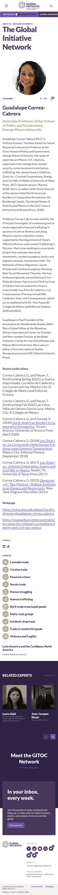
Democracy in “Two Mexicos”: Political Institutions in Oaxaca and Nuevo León (29, 484)
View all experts (31, 767)
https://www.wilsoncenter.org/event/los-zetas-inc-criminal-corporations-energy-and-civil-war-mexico (28, 523)
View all (48, 675)
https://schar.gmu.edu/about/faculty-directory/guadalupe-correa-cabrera (28, 511)
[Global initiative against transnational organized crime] (29, 6)
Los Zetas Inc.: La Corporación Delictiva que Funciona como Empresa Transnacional (28, 444)
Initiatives (8, 14)
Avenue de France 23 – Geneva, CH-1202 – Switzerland (40, 875)
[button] (6, 5)
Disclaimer (49, 887)
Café (27, 892)
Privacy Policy (37, 887)
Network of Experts (22, 24)
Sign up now (16, 825)
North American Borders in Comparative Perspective (28, 424)
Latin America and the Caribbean (22, 646)
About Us (6, 24)
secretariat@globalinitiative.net (39, 866)
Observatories (28, 14)
